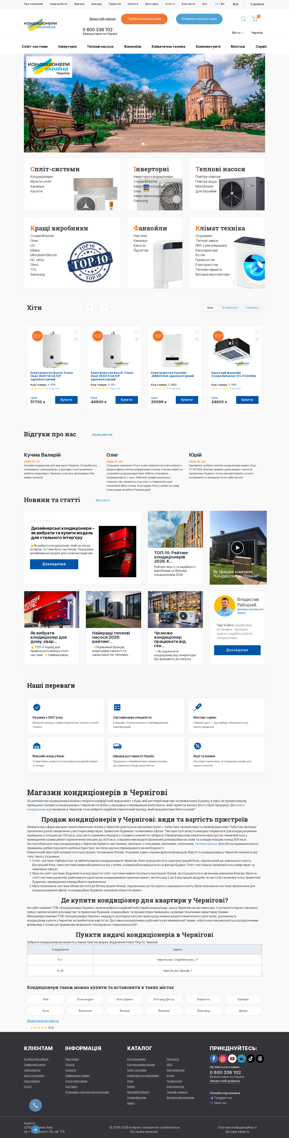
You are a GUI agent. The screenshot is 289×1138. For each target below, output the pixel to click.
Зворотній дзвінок (102, 18)
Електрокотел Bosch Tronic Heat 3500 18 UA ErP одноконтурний (51, 376)
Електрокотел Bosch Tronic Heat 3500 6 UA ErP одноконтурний (112, 376)
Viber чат (220, 1103)
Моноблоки (204, 186)
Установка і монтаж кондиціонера (87, 1092)
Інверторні (67, 47)
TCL (33, 270)
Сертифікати (32, 1070)
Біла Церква (125, 999)
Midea (35, 250)
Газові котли (205, 260)
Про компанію (33, 4)
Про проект (72, 1059)
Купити (66, 400)
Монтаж (238, 47)
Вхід (235, 4)
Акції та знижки (34, 1075)
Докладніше (54, 564)
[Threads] (260, 1058)
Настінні (140, 236)
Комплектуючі (208, 47)
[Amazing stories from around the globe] (238, 547)
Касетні (36, 191)
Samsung (37, 274)
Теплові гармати (208, 270)
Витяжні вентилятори (212, 274)
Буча (46, 1010)
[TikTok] (251, 1058)
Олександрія (85, 999)
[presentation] (90, 307)
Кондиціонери (41, 177)
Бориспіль (203, 999)
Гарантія (115, 4)
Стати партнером (76, 1081)
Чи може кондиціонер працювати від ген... (170, 639)
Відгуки (79, 4)
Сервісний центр (34, 1064)
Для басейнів (205, 191)
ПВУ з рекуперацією (211, 246)
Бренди (96, 4)
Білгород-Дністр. (164, 999)
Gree (34, 241)
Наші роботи (58, 4)
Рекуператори (206, 250)
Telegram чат (223, 1098)
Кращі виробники (59, 228)
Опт (205, 4)
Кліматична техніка (168, 47)
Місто (236, 32)
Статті (170, 4)
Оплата (133, 4)
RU (222, 4)
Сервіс (261, 47)
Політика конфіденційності (237, 1127)
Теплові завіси (206, 241)
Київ (45, 999)
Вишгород (203, 1010)
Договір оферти (237, 1131)
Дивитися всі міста (43, 1021)
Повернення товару (77, 1075)
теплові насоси (206, 843)
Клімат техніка (220, 228)
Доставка (151, 4)
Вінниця (125, 1010)
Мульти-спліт (41, 182)
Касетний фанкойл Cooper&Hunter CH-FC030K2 (233, 374)
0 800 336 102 (98, 29)
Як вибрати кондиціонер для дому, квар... (48, 637)
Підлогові (141, 250)
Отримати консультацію (199, 18)
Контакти (188, 4)
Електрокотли (206, 265)
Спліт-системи (35, 47)
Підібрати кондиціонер (144, 18)
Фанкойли (132, 47)
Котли (200, 255)
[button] (42, 103)
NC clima (37, 260)
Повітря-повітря (207, 177)
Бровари (243, 999)
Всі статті (102, 500)
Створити (257, 4)
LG (32, 246)
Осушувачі (203, 236)
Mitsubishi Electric (43, 255)
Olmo (34, 265)
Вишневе (164, 1010)
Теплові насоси (100, 47)
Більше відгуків (102, 434)
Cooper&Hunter (42, 236)
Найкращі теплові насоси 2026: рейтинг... (111, 637)
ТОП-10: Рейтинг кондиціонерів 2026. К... (171, 557)
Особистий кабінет (36, 1059)
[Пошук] (243, 19)
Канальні (37, 186)
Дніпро (243, 1010)
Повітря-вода (206, 182)
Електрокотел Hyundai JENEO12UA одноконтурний (172, 374)
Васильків (85, 1010)
